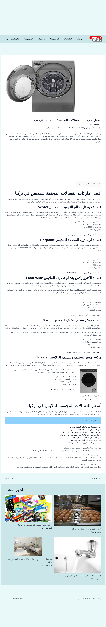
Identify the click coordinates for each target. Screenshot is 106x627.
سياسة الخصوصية (81, 598)
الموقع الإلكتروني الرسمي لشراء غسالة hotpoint (84, 273)
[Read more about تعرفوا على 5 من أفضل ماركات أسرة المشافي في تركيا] (28, 547)
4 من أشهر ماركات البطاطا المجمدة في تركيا (85, 440)
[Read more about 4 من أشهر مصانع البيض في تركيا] (78, 510)
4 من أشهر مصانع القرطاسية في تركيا (35, 525)
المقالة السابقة (98, 479)
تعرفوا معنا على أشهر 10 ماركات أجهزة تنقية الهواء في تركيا (80, 435)
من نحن (99, 598)
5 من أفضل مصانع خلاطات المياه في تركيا (83, 575)
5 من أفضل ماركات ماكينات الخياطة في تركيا (85, 427)
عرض (80, 183)
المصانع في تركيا (95, 124)
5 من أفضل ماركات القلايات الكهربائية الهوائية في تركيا (82, 432)
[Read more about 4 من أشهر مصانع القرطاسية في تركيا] (28, 508)
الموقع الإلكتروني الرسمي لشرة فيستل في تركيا (84, 235)
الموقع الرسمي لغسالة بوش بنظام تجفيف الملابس (84, 352)
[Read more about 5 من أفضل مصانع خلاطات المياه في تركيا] (78, 555)
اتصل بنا (92, 598)
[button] (7, 39)
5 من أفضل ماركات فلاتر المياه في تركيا (87, 437)
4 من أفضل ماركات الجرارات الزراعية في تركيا (84, 443)
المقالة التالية (7, 479)
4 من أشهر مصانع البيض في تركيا (86, 529)
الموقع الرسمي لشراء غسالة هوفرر (61, 389)
